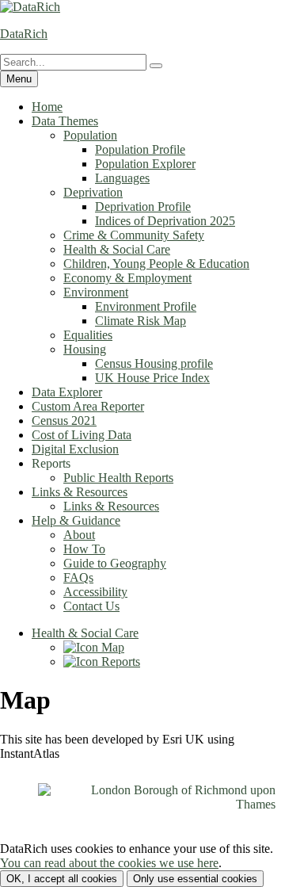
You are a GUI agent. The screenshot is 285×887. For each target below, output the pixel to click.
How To (84, 549)
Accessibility (95, 591)
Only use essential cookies (195, 879)
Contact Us (91, 606)
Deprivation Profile (143, 206)
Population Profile (140, 149)
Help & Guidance (76, 520)
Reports (119, 661)
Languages (122, 178)
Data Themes (65, 121)
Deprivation (93, 192)
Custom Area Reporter (88, 406)
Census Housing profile (154, 363)
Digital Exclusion (75, 449)
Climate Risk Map (140, 320)
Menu (19, 79)
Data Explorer (67, 392)
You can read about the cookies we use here (109, 863)
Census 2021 (64, 420)
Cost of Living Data (81, 435)
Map (111, 647)
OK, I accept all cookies (61, 879)
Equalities (87, 335)
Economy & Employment (127, 278)
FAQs (78, 577)
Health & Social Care (116, 249)
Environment (95, 292)
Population (90, 135)
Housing (84, 349)
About (79, 534)
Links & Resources (79, 492)
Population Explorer (145, 163)
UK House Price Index (152, 377)
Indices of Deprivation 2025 (165, 220)
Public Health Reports (118, 477)
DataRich (24, 33)
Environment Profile (145, 306)
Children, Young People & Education (156, 263)
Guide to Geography (114, 563)
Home (47, 106)
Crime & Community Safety (133, 235)
